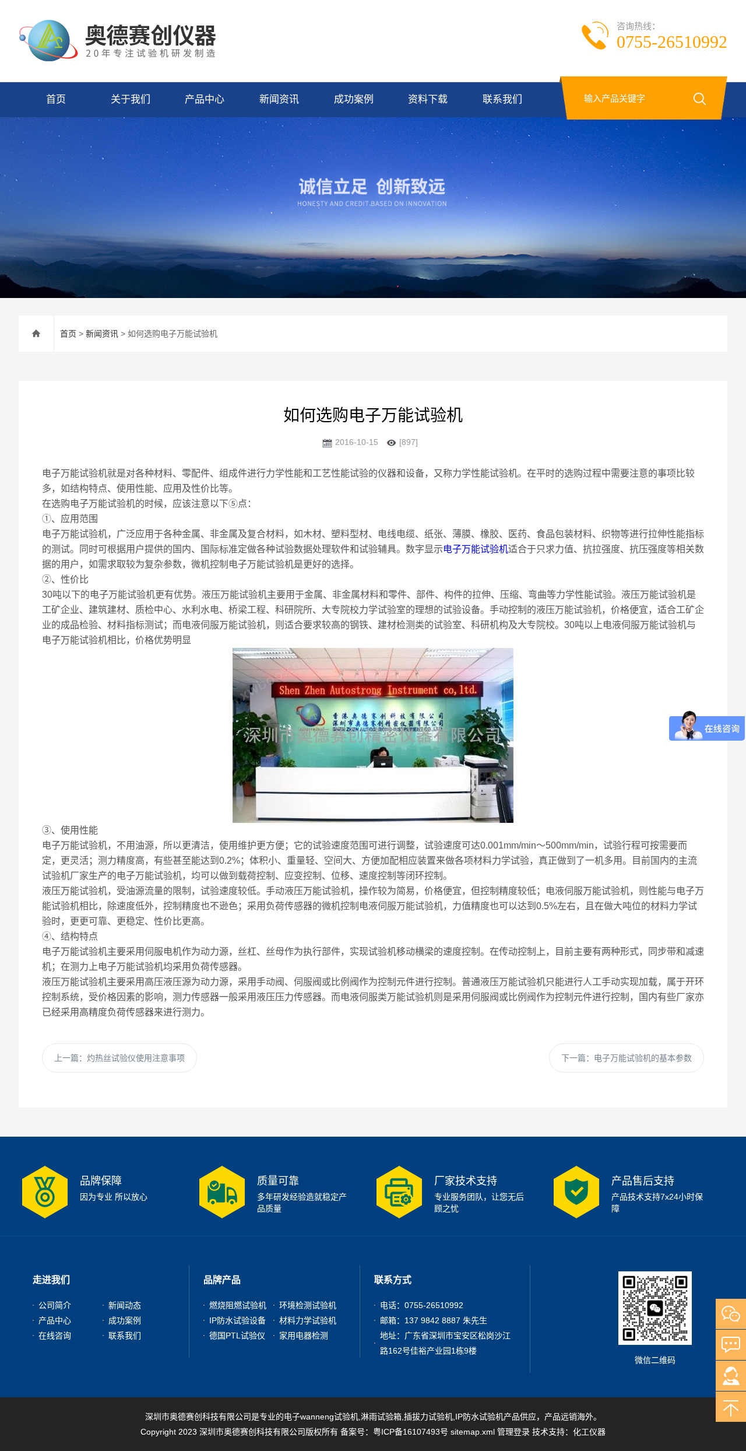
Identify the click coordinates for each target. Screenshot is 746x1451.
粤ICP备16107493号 (410, 1431)
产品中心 (204, 99)
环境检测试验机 (307, 1305)
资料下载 (428, 99)
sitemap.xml (473, 1431)
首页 (56, 99)
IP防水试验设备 (237, 1320)
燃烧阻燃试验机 (237, 1305)
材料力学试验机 (307, 1320)
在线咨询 (54, 1335)
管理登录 (513, 1431)
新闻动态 (124, 1305)
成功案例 (354, 99)
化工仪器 (589, 1431)
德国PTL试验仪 (237, 1335)
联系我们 (502, 99)
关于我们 (130, 99)
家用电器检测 (303, 1335)
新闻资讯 (279, 99)
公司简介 (54, 1305)
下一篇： (626, 1058)
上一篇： (119, 1058)
